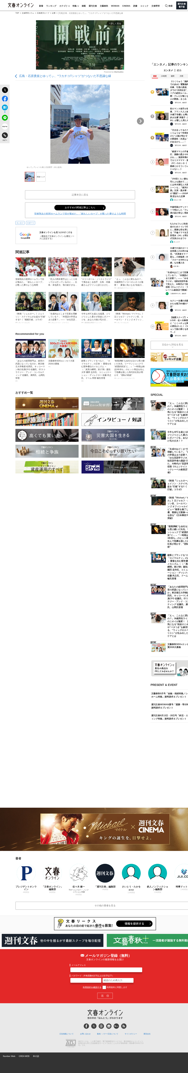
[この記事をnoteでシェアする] (5, 127)
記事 (54, 13)
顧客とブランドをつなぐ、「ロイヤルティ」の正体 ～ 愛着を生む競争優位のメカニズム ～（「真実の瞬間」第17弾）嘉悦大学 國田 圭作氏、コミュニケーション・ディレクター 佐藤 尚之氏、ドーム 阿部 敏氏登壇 (96, 371)
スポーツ (30, 223)
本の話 (36, 1056)
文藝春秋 (104, 6)
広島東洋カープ (43, 13)
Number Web (9, 1056)
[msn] (116, 1026)
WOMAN (115, 6)
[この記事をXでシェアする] (5, 90)
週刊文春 (93, 6)
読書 (135, 6)
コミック (144, 6)
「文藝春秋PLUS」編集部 (177, 293)
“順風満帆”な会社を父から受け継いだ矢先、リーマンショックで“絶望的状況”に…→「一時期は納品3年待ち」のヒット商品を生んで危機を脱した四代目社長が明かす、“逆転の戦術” (129, 369)
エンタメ (20, 223)
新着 (41, 6)
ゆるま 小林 (177, 200)
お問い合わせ (85, 1034)
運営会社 (147, 1034)
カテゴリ (63, 6)
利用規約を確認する (92, 987)
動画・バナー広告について (107, 1034)
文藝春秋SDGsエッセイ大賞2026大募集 (61, 363)
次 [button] (140, 121)
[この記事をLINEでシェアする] (5, 118)
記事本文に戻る (80, 194)
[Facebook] (86, 1026)
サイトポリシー (131, 1034)
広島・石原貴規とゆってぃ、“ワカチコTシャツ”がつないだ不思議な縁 (65, 76)
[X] (93, 1026)
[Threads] (101, 1026)
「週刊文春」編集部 (180, 102)
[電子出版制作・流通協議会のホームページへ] (70, 1043)
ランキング (51, 6)
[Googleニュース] (108, 1026)
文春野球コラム (28, 13)
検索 (170, 6)
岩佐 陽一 (176, 266)
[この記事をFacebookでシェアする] (5, 99)
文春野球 (155, 6)
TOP (17, 13)
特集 (75, 6)
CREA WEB (24, 1056)
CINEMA (126, 6)
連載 (84, 6)
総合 (179, 70)
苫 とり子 (176, 242)
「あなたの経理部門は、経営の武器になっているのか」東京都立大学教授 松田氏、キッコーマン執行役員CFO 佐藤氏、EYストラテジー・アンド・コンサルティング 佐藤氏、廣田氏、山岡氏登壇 (30, 371)
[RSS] (123, 1026)
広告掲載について (66, 1034)
